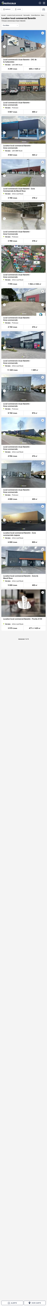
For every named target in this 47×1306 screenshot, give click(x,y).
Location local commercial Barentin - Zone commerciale (17, 147)
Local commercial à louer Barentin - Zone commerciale (16, 104)
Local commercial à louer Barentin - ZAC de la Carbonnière (20, 61)
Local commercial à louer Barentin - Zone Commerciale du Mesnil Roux (19, 190)
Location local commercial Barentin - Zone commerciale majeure (19, 534)
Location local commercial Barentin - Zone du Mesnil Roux (20, 577)
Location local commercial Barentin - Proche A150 (22, 619)
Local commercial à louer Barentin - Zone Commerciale (16, 233)
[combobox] (10, 25)
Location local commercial (14, 15)
